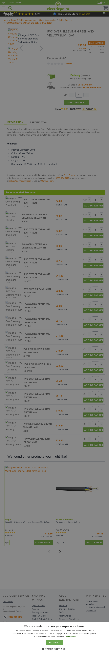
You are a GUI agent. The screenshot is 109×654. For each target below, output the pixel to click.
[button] (54, 649)
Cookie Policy (70, 636)
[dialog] (54, 638)
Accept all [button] (54, 642)
